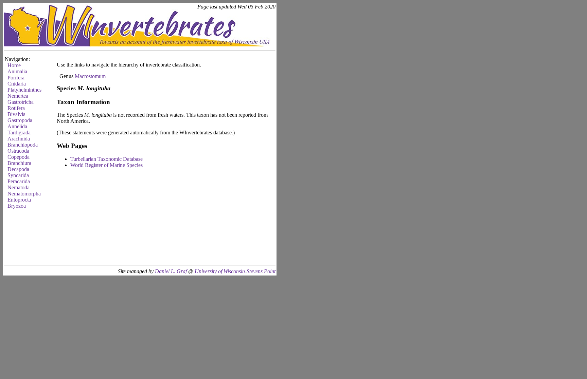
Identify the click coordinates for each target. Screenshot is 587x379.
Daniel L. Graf (171, 271)
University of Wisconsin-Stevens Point (235, 271)
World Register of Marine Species (106, 165)
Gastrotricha (20, 102)
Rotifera (16, 108)
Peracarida (18, 181)
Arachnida (18, 138)
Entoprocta (19, 200)
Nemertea (17, 96)
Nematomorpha (24, 193)
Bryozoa (16, 206)
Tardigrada (19, 132)
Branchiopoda (22, 145)
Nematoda (18, 187)
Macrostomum (90, 76)
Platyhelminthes (24, 90)
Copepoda (18, 157)
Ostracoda (18, 151)
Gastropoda (19, 120)
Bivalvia (16, 114)
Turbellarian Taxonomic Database (106, 159)
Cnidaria (16, 84)
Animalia (17, 71)
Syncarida (18, 175)
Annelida (17, 126)
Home (14, 65)
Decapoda (18, 169)
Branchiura (19, 163)
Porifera (15, 77)
